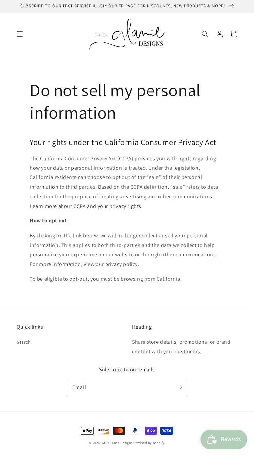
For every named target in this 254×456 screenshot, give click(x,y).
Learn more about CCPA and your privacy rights (85, 206)
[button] (20, 34)
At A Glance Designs (117, 443)
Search (24, 342)
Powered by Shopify (149, 443)
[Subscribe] (179, 387)
